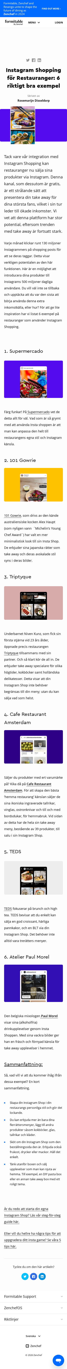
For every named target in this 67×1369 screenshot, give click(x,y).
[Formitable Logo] (14, 22)
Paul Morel (49, 1016)
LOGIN (59, 22)
